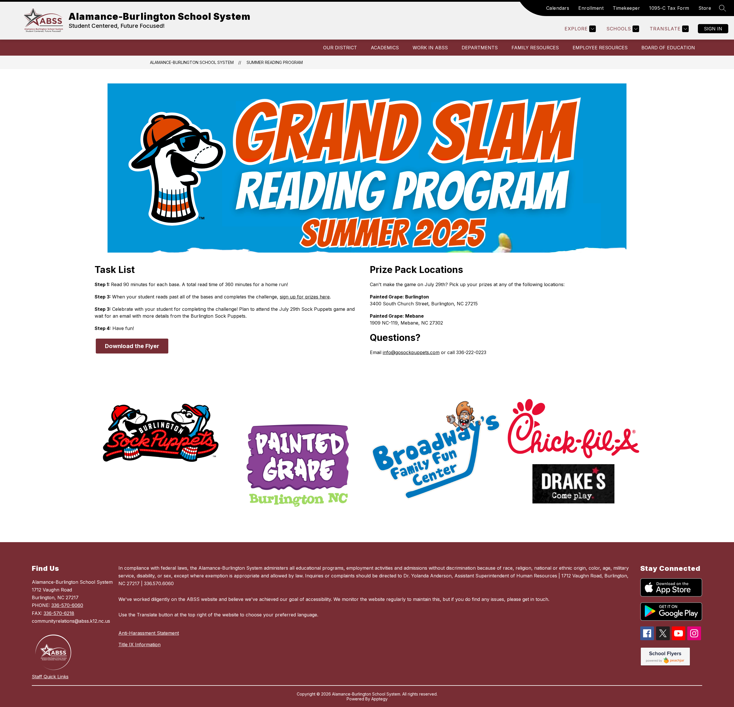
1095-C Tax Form (669, 8)
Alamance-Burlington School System (192, 62)
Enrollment (591, 8)
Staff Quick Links (50, 676)
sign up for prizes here (305, 297)
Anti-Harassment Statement (148, 633)
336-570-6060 (67, 605)
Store (704, 8)
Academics (385, 47)
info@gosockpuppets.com (411, 352)
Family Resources (535, 47)
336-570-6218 (59, 613)
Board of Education (668, 47)
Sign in (713, 29)
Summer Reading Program (275, 62)
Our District (340, 47)
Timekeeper (626, 8)
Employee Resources (600, 47)
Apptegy (379, 698)
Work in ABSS (430, 47)
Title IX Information (139, 644)
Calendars (557, 8)
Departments (480, 47)
